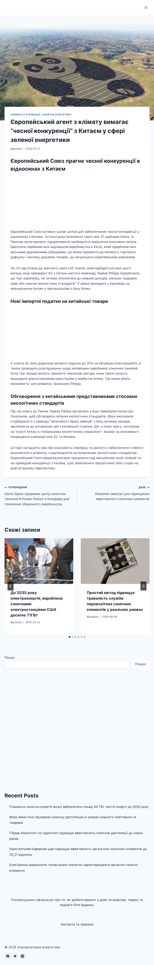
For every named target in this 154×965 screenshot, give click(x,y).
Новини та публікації (25, 114)
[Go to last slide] (11, 585)
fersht (18, 622)
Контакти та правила (77, 924)
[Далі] (143, 585)
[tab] (69, 637)
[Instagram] (22, 956)
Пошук (10, 657)
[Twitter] (15, 956)
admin (18, 148)
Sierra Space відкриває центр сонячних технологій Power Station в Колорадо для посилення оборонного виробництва (37, 496)
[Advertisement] (77, 201)
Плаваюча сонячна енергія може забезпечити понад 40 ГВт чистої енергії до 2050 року (79, 807)
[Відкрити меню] (146, 7)
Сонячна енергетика (56, 114)
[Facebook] (8, 956)
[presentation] (39, 561)
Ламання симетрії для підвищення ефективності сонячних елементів (122, 493)
